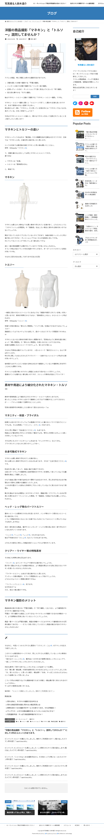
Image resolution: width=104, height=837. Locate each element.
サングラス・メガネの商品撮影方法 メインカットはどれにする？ (31, 711)
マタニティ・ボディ (31, 425)
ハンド (8, 535)
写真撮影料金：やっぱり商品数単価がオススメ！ (25, 714)
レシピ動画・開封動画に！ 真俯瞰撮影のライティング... (91, 217)
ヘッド (17, 535)
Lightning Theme (52, 833)
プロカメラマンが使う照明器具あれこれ (91, 240)
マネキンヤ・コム (43, 645)
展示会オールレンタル (14, 659)
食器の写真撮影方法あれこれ (91, 205)
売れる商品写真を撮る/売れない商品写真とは (23, 705)
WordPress (42, 833)
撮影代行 (31, 719)
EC (18, 721)
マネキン (21, 148)
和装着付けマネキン (26, 430)
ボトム (21, 538)
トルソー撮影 (25, 721)
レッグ (26, 535)
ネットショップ (36, 721)
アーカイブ (77, 262)
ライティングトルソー (14, 584)
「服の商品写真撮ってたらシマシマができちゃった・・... (91, 135)
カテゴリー (77, 250)
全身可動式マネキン (57, 461)
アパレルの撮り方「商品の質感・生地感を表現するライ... (91, 147)
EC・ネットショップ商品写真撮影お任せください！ (21, 825)
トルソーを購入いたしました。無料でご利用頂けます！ (33, 691)
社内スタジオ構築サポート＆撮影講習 (49, 825)
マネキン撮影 (46, 721)
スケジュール (67, 825)
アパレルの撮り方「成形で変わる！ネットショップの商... (91, 172)
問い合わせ (87, 825)
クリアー (9, 563)
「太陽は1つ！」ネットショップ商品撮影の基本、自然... (91, 228)
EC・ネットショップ (21, 719)
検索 (95, 96)
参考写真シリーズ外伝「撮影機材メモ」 (91, 183)
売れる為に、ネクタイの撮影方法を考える (22, 701)
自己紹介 (77, 825)
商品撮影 (55, 721)
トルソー (21, 321)
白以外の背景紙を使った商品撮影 (91, 193)
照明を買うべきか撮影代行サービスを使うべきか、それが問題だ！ (31, 708)
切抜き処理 (35, 257)
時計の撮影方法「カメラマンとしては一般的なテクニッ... (91, 160)
